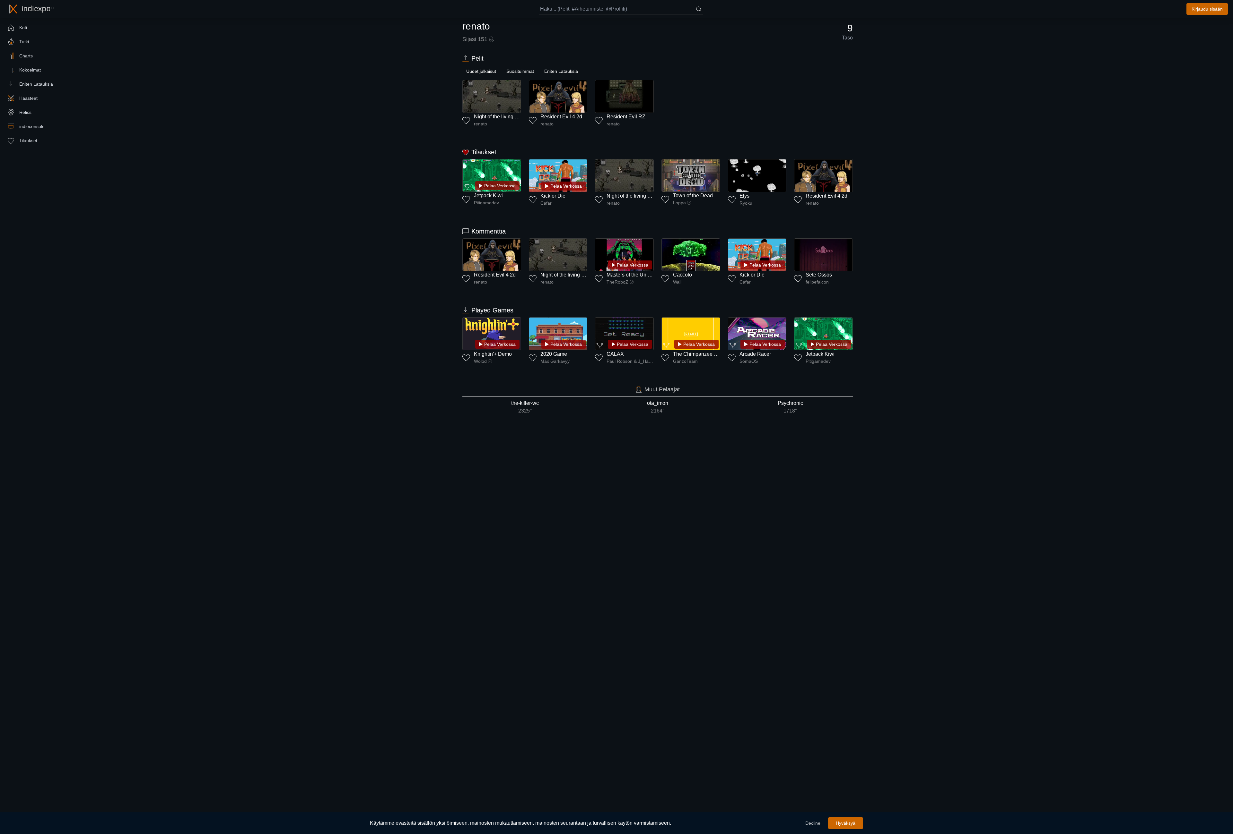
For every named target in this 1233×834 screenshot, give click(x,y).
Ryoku (745, 203)
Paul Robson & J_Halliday (630, 361)
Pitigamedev (486, 202)
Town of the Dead (693, 195)
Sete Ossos (819, 274)
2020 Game (553, 354)
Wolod (480, 361)
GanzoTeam (685, 361)
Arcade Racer (755, 354)
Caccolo (682, 274)
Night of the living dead (500, 116)
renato (480, 123)
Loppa (679, 202)
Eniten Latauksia (561, 71)
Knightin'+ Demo (493, 354)
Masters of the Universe (633, 274)
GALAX (615, 354)
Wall (677, 282)
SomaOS (748, 361)
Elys (744, 196)
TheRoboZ (617, 282)
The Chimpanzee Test (698, 354)
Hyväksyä (845, 823)
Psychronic (790, 406)
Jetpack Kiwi (488, 195)
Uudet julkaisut (481, 71)
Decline (812, 823)
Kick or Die (552, 196)
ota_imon (657, 406)
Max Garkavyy (555, 361)
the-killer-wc (525, 406)
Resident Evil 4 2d (561, 116)
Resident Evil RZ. (627, 116)
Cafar (546, 203)
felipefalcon (817, 282)
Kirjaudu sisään (1207, 9)
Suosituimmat (520, 71)
